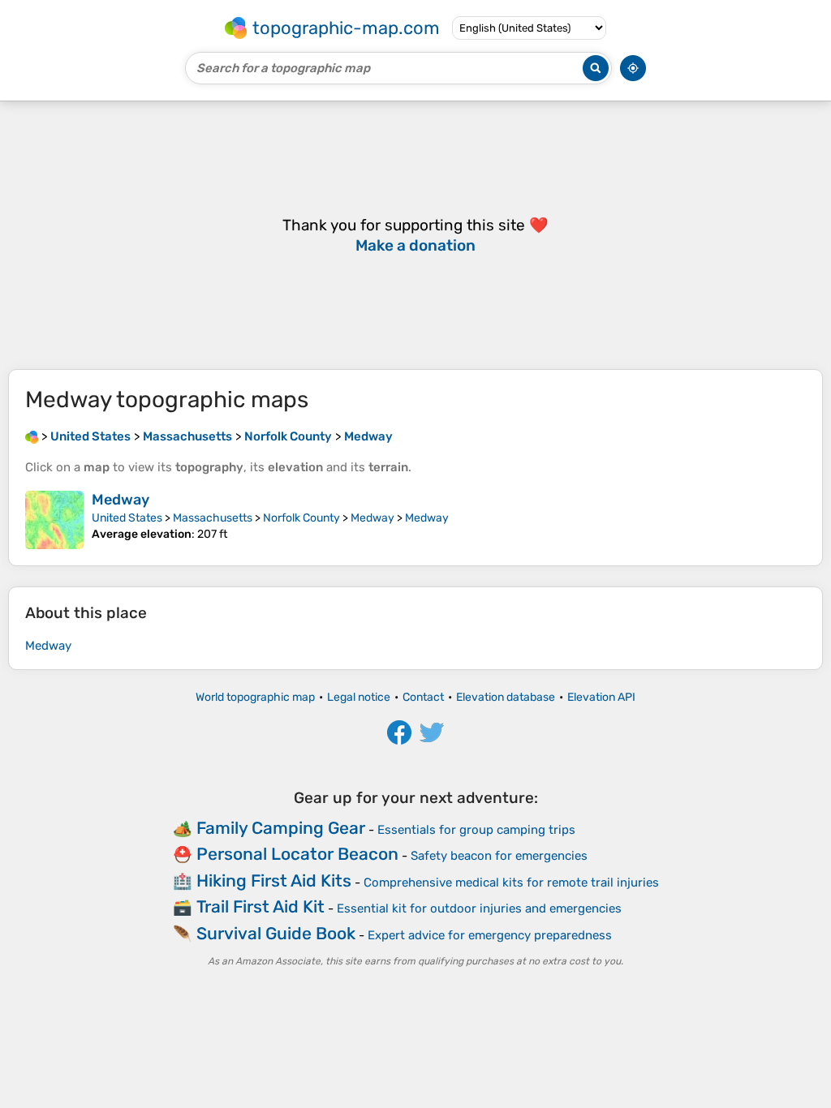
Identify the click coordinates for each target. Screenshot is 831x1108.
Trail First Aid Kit (260, 906)
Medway (120, 500)
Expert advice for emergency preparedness (490, 935)
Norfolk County (301, 518)
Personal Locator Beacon (297, 854)
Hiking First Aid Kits (273, 880)
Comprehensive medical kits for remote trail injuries (511, 882)
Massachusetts (212, 518)
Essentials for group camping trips (476, 829)
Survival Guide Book (275, 933)
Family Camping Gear (280, 828)
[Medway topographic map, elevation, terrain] (54, 520)
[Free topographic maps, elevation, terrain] (31, 436)
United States (127, 518)
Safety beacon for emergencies (499, 855)
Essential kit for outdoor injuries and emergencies (479, 908)
